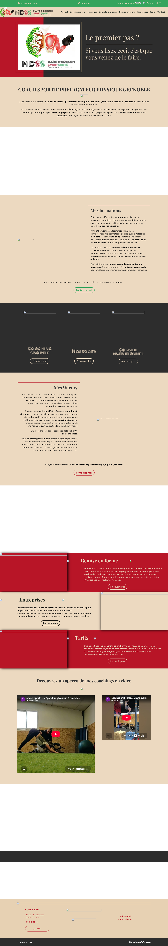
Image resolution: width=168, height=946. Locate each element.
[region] (84, 47)
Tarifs (152, 12)
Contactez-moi (84, 290)
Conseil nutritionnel (108, 12)
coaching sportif (61, 112)
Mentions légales (24, 942)
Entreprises (142, 12)
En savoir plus (39, 360)
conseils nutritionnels (129, 112)
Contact (161, 12)
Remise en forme (127, 12)
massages (62, 115)
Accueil (64, 12)
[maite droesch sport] (27, 238)
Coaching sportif (77, 12)
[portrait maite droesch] (107, 418)
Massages (92, 12)
